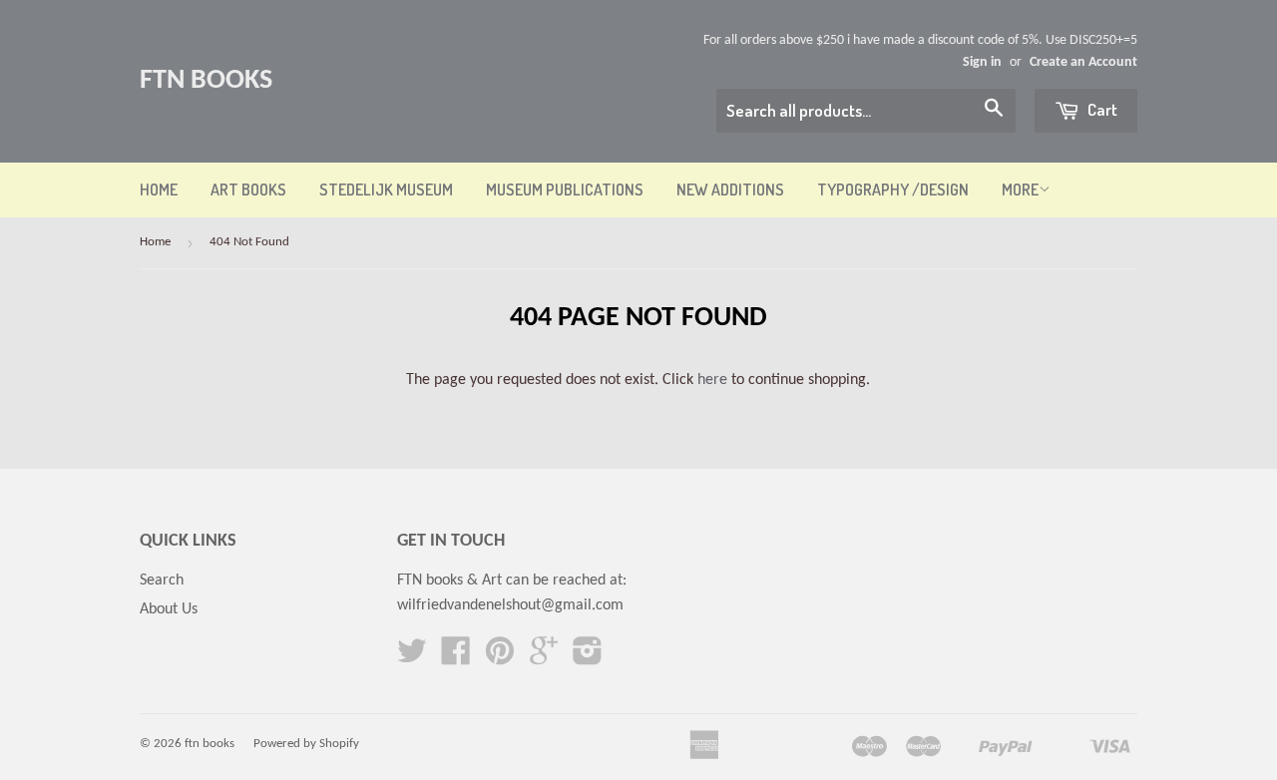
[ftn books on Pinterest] (500, 658)
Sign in (982, 62)
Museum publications (564, 189)
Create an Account (1083, 62)
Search (162, 580)
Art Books (248, 189)
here (712, 380)
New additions (730, 189)
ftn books (206, 81)
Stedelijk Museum (386, 189)
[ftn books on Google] (544, 658)
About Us (169, 609)
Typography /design (893, 189)
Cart (1100, 109)
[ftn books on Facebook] (456, 658)
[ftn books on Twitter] (412, 658)
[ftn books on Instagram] (588, 658)
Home (159, 189)
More (1020, 189)
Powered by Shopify (306, 743)
